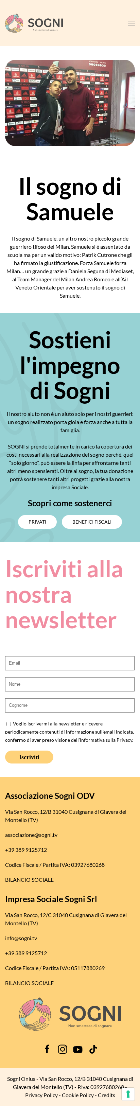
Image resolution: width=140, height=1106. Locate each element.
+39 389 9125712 (26, 849)
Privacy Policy (41, 1095)
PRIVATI (37, 522)
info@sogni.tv (21, 938)
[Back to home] (34, 23)
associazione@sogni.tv (31, 834)
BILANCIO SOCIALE (29, 879)
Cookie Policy (78, 1095)
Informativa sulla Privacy (106, 740)
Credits (106, 1095)
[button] (131, 23)
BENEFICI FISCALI (91, 522)
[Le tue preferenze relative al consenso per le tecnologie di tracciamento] (128, 1094)
